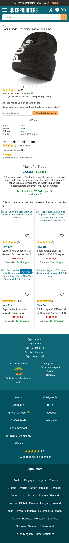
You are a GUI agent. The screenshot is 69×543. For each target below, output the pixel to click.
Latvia (19, 510)
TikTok (50, 404)
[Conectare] (51, 10)
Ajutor (18, 397)
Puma (5, 26)
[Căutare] (63, 17)
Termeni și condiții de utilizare (18, 439)
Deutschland (17, 495)
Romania (39, 518)
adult (22, 125)
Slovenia (20, 526)
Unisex (23, 128)
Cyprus (22, 487)
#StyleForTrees (17, 412)
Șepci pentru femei (34, 352)
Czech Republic (38, 487)
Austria (17, 480)
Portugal (27, 518)
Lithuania (30, 510)
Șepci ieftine (34, 343)
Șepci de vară (35, 339)
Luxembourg (45, 510)
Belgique (29, 480)
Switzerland (47, 526)
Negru (23, 131)
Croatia (12, 487)
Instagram (51, 420)
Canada (53, 480)
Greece (33, 503)
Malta (58, 510)
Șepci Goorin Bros (34, 347)
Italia (10, 510)
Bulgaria (42, 480)
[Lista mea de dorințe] (57, 10)
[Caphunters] (20, 9)
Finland (54, 495)
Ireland (56, 503)
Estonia (43, 495)
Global (23, 503)
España (32, 495)
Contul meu (18, 404)
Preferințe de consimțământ (18, 424)
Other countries (45, 533)
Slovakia (52, 518)
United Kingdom (24, 533)
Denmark (56, 487)
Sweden (32, 526)
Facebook (50, 412)
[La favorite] (27, 235)
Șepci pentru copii (35, 356)
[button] (23, 87)
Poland (16, 518)
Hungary (45, 503)
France (13, 503)
